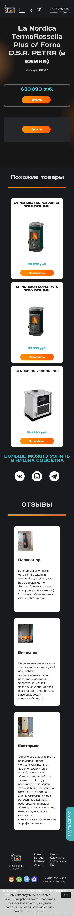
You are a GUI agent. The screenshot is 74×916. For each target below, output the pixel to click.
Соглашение (58, 861)
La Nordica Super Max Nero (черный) (37, 288)
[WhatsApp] (19, 879)
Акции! (38, 864)
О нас (38, 854)
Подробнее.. (37, 272)
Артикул (31, 70)
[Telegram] (27, 879)
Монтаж (39, 861)
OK (66, 895)
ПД (52, 864)
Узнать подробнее (35, 911)
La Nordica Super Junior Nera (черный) (37, 204)
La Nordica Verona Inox (37, 371)
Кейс (53, 854)
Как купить (57, 857)
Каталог (39, 857)
